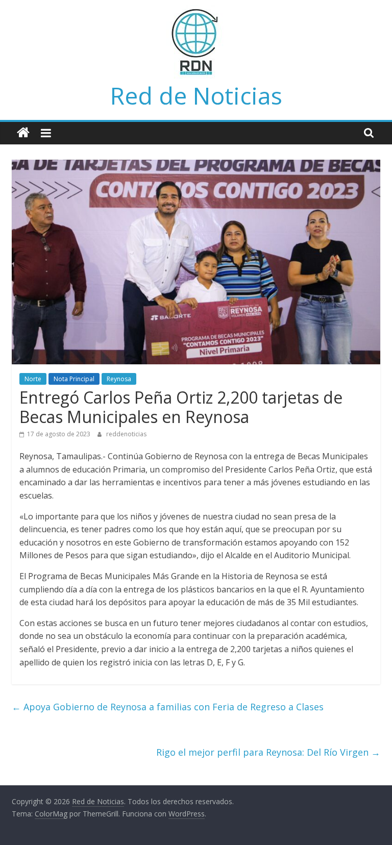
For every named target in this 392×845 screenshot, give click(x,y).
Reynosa (119, 379)
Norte (32, 379)
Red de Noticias (196, 95)
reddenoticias (126, 434)
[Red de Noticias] (23, 133)
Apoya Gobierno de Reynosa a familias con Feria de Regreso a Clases (168, 707)
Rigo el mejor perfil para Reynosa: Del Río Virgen (268, 752)
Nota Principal (74, 379)
